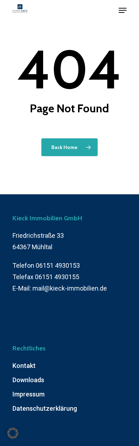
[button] (13, 433)
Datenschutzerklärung (44, 408)
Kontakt (24, 365)
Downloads (28, 380)
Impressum (28, 394)
